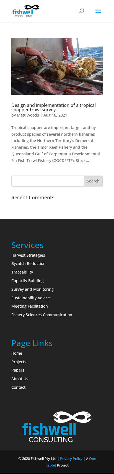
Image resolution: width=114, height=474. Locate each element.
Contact (18, 387)
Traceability (22, 272)
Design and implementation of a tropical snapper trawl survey (53, 107)
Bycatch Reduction (28, 263)
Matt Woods (28, 115)
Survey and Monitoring (32, 289)
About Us (19, 378)
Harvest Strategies (28, 255)
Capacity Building (27, 280)
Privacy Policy (71, 458)
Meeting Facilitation (29, 306)
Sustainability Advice (30, 297)
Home (16, 353)
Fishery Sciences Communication (41, 314)
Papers (17, 370)
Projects (18, 361)
